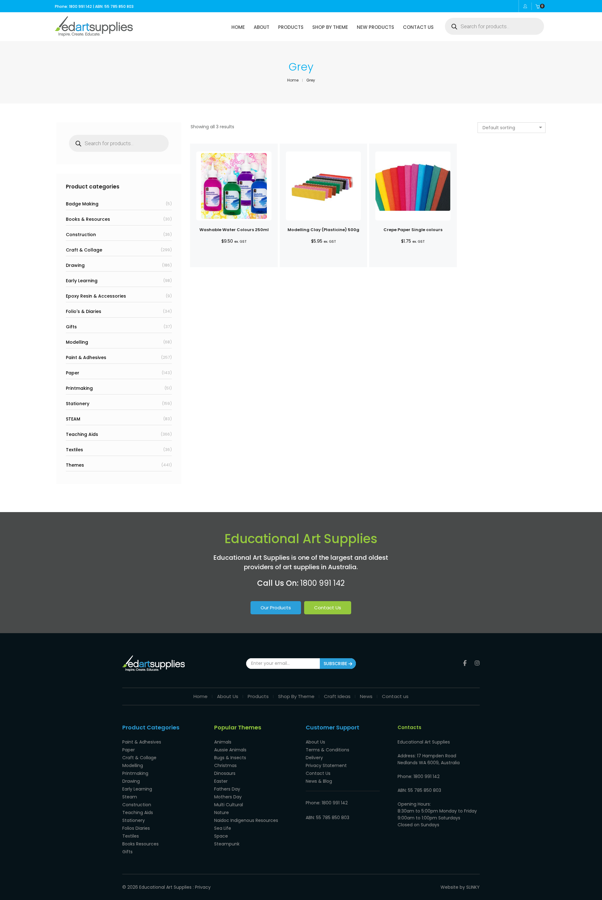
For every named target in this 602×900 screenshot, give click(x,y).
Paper (72, 373)
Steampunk (227, 844)
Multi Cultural (228, 805)
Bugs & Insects (230, 757)
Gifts (71, 327)
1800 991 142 (322, 583)
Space (221, 836)
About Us (227, 696)
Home (200, 696)
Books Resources (140, 844)
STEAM (73, 419)
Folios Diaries (136, 828)
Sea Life (222, 828)
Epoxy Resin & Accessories (96, 296)
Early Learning (82, 281)
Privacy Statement (326, 765)
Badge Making (82, 204)
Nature (221, 812)
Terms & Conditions (327, 750)
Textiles (74, 450)
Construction (81, 234)
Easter (221, 781)
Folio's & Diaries (83, 311)
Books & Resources (88, 219)
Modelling (77, 342)
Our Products (276, 607)
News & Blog (319, 781)
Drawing (75, 265)
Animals (222, 742)
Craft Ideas (337, 696)
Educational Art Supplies (165, 887)
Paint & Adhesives (86, 357)
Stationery (77, 403)
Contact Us (327, 607)
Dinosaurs (224, 773)
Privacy (203, 887)
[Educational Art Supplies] (94, 34)
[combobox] (512, 127)
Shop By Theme (296, 696)
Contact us (395, 696)
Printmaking (79, 388)
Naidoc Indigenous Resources (246, 820)
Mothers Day (228, 797)
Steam (129, 797)
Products (258, 696)
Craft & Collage (84, 250)
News (366, 696)
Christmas (225, 765)
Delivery (314, 757)
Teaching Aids (82, 434)
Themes (75, 465)
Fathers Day (227, 789)
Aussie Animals (230, 750)
